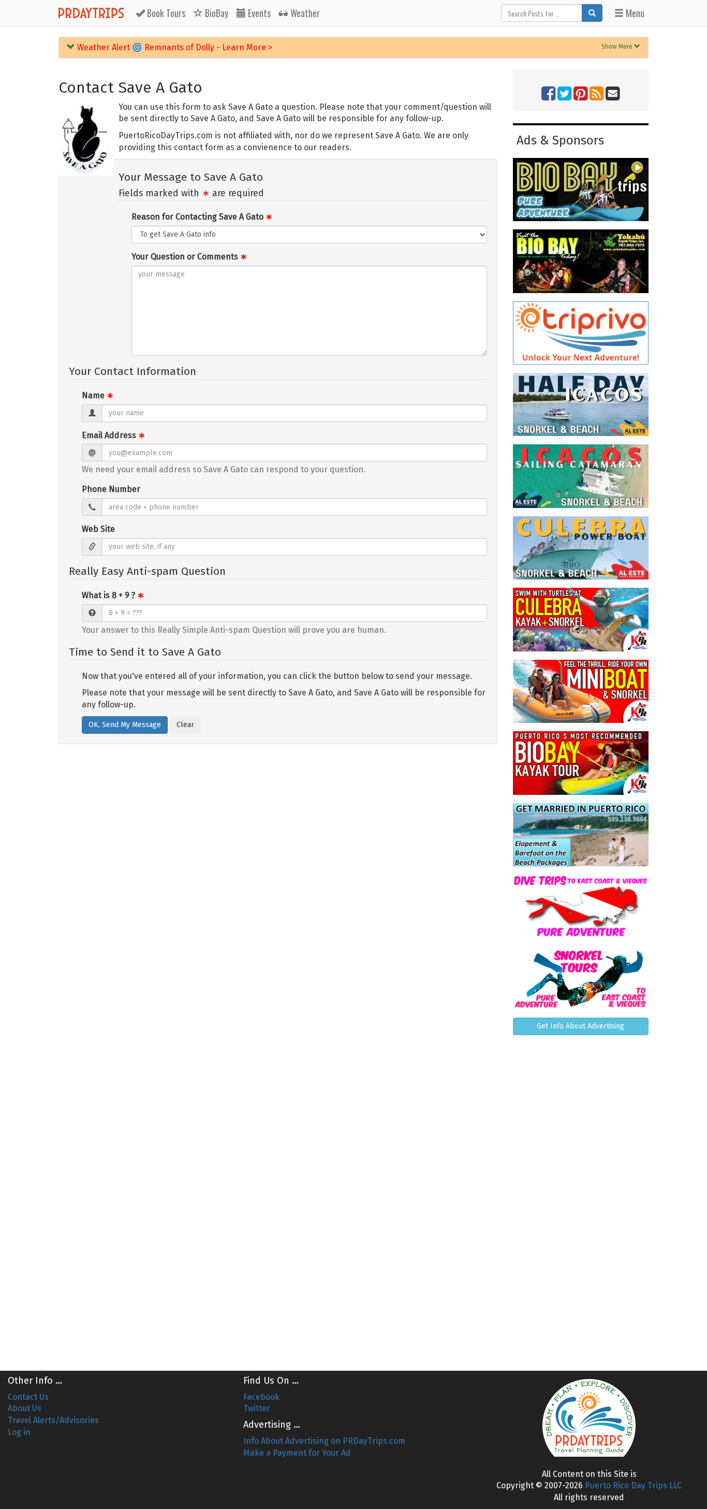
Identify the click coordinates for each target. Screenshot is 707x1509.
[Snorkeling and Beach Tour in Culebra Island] (581, 547)
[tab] (353, 47)
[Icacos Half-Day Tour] (581, 404)
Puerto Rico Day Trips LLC (633, 1485)
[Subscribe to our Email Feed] (613, 96)
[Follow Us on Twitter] (564, 96)
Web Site (98, 529)
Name (97, 395)
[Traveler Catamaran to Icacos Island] (581, 475)
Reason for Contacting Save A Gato (201, 217)
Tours (166, 13)
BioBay (215, 13)
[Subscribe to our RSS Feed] (596, 96)
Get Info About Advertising (580, 1026)
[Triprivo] (581, 333)
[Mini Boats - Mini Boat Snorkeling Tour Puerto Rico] (581, 691)
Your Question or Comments (189, 257)
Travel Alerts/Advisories (53, 1420)
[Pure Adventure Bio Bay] (581, 189)
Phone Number (111, 489)
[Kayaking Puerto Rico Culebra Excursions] (581, 619)
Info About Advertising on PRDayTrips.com (324, 1441)
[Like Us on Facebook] (548, 96)
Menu (634, 13)
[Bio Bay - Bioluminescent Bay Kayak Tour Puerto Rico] (581, 762)
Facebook (261, 1397)
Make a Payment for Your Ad (297, 1453)
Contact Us (28, 1397)
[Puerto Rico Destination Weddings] (581, 834)
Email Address (113, 435)
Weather (304, 13)
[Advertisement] (581, 1198)
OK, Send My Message (125, 724)
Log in (19, 1432)
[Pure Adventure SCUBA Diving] (581, 906)
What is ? (113, 595)
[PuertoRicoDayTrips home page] (589, 1418)
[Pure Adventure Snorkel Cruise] (581, 977)
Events (258, 13)
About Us (24, 1408)
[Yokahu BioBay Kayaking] (581, 261)
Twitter (256, 1408)
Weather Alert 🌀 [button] (173, 47)
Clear (185, 724)
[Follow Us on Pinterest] (580, 96)
